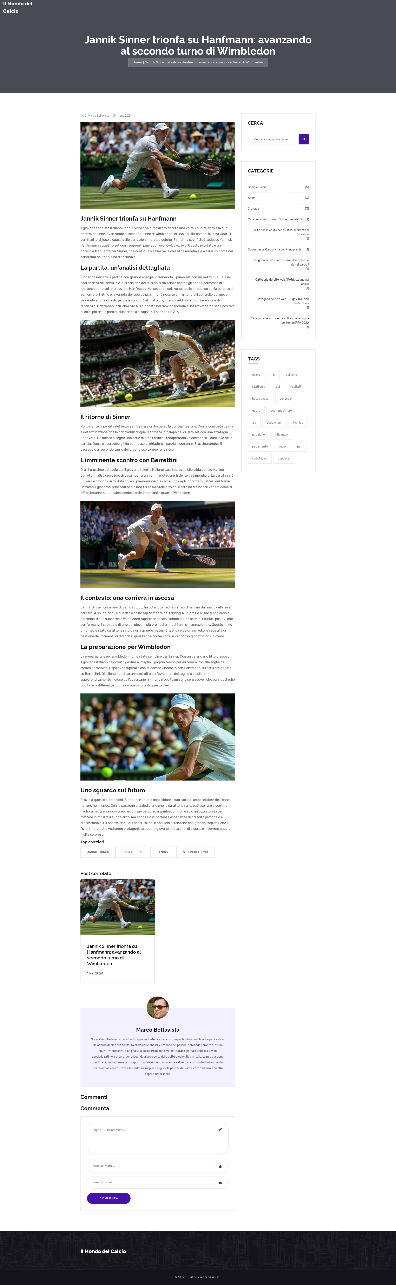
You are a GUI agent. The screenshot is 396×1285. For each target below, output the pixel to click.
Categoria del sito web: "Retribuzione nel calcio (282, 282)
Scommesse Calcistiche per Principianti (274, 249)
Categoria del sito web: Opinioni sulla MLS (275, 219)
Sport (252, 198)
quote (256, 410)
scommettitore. (281, 410)
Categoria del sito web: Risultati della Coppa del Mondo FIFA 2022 (280, 321)
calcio (256, 375)
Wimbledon (133, 852)
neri (299, 446)
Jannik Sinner (98, 852)
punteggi (286, 398)
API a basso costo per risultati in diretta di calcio (281, 232)
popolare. (284, 458)
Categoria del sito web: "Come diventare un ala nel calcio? (280, 262)
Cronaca (253, 208)
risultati (295, 387)
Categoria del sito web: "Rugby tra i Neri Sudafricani (283, 301)
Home (137, 62)
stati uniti (258, 387)
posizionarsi (274, 422)
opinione (291, 375)
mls (273, 375)
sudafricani (259, 458)
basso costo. (260, 398)
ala (254, 422)
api (278, 387)
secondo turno (195, 852)
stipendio (281, 434)
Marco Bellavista (98, 115)
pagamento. (260, 446)
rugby (283, 446)
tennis (162, 852)
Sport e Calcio (257, 187)
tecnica (298, 422)
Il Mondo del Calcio (17, 7)
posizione (258, 434)
